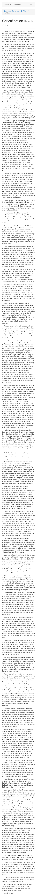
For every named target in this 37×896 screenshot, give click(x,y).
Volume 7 (25, 11)
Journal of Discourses (12, 4)
